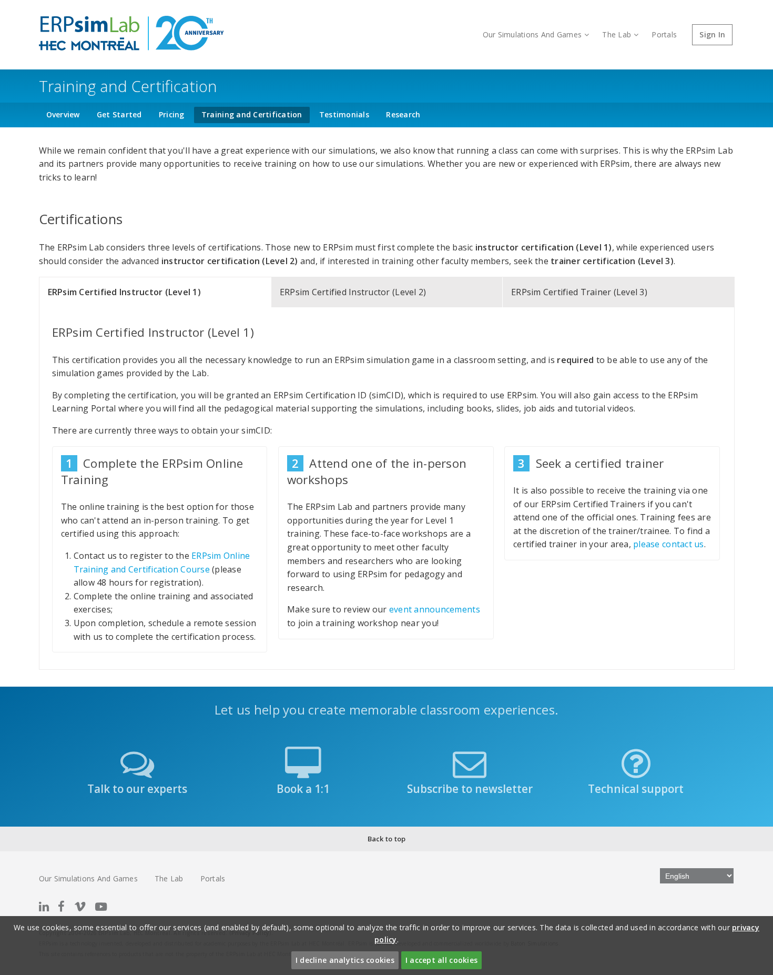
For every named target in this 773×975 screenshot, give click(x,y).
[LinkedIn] (44, 906)
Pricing (172, 114)
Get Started (119, 114)
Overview (63, 114)
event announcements (434, 609)
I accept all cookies (441, 960)
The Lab (616, 34)
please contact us (668, 544)
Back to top (387, 838)
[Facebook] (61, 906)
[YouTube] (101, 906)
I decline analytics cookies (345, 960)
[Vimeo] (80, 906)
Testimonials (344, 114)
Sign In (712, 34)
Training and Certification (251, 114)
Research (403, 114)
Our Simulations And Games (532, 34)
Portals (664, 34)
